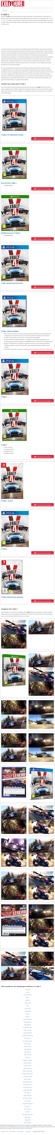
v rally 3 (4, 20)
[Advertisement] (27, 37)
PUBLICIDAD (4, 1131)
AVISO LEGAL (20, 1131)
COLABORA (12, 1131)
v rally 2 (51, 18)
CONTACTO (28, 1131)
